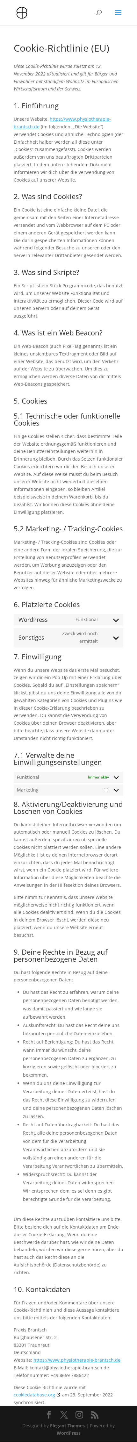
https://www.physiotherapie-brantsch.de (76, 1360)
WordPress (69, 1433)
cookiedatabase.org (34, 1395)
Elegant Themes (67, 1426)
